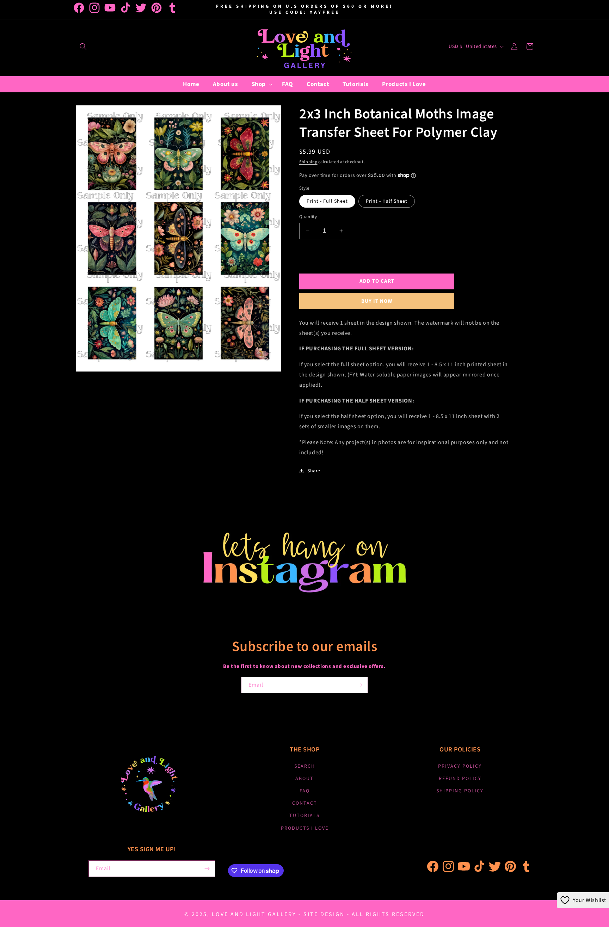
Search (304, 766)
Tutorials (304, 815)
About (304, 778)
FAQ (305, 790)
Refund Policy (460, 778)
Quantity (308, 217)
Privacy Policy (460, 766)
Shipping (308, 162)
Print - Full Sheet (327, 201)
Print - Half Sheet (386, 201)
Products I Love (304, 828)
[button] (83, 46)
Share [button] (313, 470)
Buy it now (376, 301)
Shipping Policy (460, 790)
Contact (304, 803)
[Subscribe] (360, 685)
